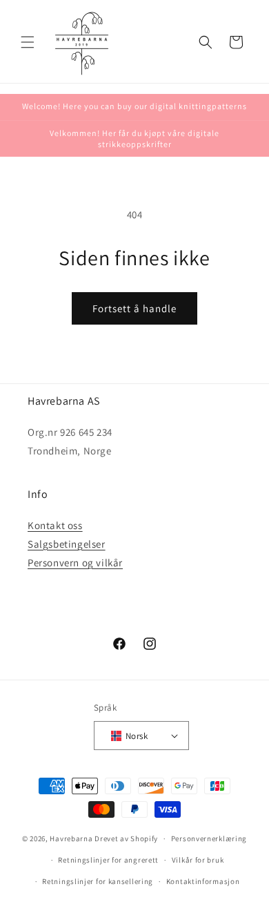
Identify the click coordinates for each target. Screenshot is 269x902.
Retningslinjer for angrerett (108, 860)
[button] (27, 42)
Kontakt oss (55, 525)
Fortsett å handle (134, 308)
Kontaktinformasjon (203, 881)
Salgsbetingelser (67, 543)
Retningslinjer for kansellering (97, 881)
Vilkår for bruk (198, 860)
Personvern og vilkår (75, 562)
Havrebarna (71, 838)
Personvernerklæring (209, 838)
